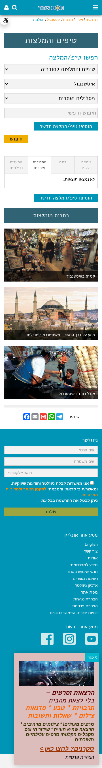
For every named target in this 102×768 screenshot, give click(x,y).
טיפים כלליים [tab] (86, 164)
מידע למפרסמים (83, 565)
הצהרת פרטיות (85, 606)
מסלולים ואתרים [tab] (39, 164)
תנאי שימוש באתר (82, 571)
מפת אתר (89, 592)
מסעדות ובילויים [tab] (16, 164)
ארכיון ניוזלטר (86, 585)
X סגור (92, 657)
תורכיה (68, 20)
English (91, 544)
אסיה (79, 20)
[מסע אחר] (51, 7)
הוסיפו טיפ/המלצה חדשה (65, 126)
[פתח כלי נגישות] (4, 20)
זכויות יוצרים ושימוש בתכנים (74, 612)
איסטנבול (54, 20)
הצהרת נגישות (85, 599)
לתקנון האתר (34, 489)
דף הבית (92, 20)
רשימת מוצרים (85, 578)
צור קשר (91, 551)
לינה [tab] (62, 162)
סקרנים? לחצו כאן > (67, 748)
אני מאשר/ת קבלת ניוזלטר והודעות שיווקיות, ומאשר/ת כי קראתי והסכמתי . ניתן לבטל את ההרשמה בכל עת (52, 492)
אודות (93, 558)
